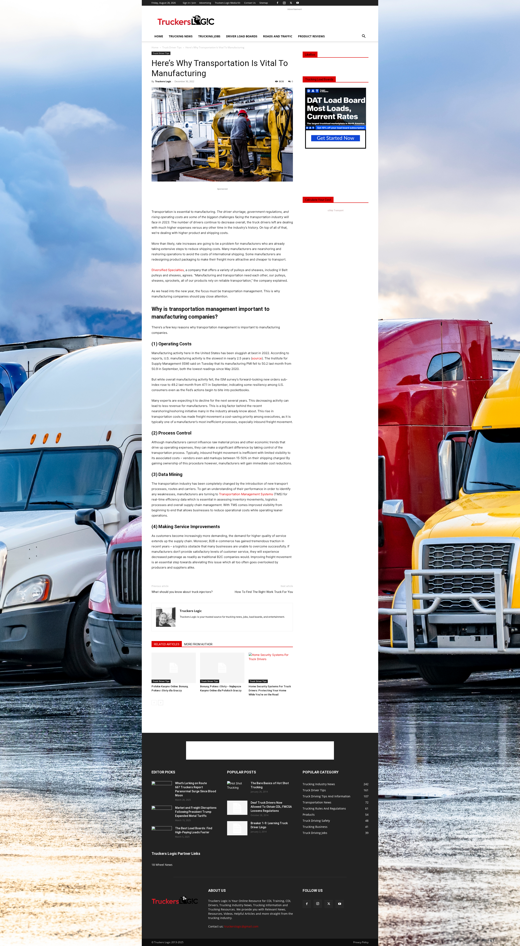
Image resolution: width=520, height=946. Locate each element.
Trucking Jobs (209, 36)
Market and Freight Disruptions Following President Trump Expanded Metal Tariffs (196, 811)
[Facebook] (277, 3)
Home (158, 36)
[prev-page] (154, 702)
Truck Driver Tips (172, 47)
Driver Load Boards (241, 36)
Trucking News (181, 36)
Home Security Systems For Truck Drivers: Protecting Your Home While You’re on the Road (270, 690)
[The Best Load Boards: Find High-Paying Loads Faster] (162, 832)
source (257, 358)
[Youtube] (298, 3)
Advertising (205, 2)
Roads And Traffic (277, 36)
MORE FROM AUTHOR (198, 644)
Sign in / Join (189, 2)
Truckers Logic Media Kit (227, 2)
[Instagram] (284, 3)
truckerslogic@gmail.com (241, 926)
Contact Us (250, 2)
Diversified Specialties (168, 270)
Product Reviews (311, 36)
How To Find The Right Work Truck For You (264, 592)
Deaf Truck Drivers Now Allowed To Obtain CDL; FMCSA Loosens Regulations (271, 806)
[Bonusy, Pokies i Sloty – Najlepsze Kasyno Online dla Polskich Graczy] (222, 668)
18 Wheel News (162, 865)
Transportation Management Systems (246, 494)
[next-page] (160, 702)
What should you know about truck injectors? (182, 592)
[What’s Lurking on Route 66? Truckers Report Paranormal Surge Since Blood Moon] (162, 788)
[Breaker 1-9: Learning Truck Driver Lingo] (237, 828)
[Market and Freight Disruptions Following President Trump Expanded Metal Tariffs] (162, 813)
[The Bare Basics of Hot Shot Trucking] (237, 785)
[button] (363, 37)
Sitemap (263, 2)
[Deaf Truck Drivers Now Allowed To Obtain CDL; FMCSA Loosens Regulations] (237, 808)
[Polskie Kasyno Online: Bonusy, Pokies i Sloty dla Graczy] (174, 668)
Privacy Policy (360, 942)
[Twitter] (291, 3)
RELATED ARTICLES (166, 644)
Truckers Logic (163, 81)
